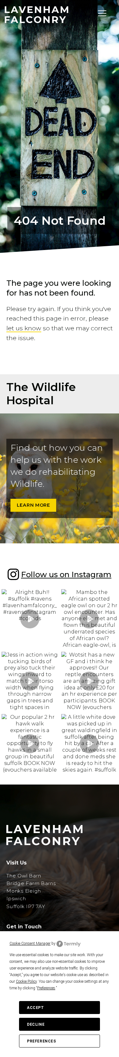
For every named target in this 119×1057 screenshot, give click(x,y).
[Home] (36, 14)
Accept (35, 1007)
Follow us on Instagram (66, 574)
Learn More (33, 505)
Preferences (41, 1041)
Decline (35, 1024)
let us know (23, 328)
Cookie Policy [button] (26, 981)
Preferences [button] (46, 988)
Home (27, 167)
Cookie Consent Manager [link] (30, 943)
